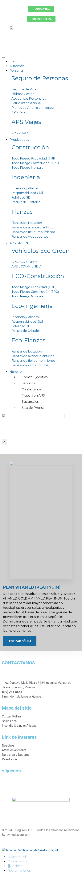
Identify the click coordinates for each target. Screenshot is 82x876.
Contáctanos (31, 389)
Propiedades (19, 140)
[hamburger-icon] (3, 57)
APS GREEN (19, 243)
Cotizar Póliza (20, 641)
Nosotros (16, 372)
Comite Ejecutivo (35, 377)
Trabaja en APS (33, 395)
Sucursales (30, 401)
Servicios (28, 383)
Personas (16, 70)
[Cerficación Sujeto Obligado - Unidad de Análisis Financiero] (30, 850)
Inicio (13, 61)
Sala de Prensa (33, 408)
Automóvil (17, 66)
